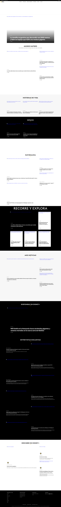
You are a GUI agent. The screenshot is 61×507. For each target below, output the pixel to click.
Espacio (8, 132)
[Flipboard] (49, 494)
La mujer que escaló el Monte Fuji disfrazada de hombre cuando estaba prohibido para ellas (46, 113)
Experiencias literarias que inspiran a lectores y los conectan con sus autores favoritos (43, 224)
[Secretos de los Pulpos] (47, 450)
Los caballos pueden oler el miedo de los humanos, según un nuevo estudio (46, 169)
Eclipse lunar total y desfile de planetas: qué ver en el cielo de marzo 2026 (13, 134)
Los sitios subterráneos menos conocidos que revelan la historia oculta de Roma (21, 70)
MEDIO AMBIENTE (8, 379)
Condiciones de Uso (24, 504)
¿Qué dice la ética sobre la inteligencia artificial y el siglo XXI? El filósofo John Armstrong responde (41, 365)
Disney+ (59, 0)
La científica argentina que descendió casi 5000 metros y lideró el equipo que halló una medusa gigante (30, 38)
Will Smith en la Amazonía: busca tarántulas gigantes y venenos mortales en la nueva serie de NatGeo (30, 329)
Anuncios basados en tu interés (34, 504)
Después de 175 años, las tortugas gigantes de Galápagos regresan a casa (20, 202)
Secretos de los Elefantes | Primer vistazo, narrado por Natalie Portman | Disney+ (46, 472)
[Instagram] (48, 494)
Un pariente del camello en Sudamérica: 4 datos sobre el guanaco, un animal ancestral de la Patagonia (47, 62)
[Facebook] (45, 494)
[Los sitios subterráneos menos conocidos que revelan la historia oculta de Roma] (23, 221)
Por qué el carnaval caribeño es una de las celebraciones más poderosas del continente (30, 242)
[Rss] (52, 494)
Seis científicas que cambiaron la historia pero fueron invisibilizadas (30, 112)
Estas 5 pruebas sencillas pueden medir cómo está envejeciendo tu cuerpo (46, 269)
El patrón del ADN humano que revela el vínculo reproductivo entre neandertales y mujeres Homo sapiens (47, 284)
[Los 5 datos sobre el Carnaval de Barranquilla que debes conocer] (16, 235)
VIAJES (8, 69)
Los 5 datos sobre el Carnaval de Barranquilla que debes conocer (15, 242)
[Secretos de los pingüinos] (8, 462)
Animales (8, 201)
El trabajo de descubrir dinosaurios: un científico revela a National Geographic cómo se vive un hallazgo (42, 397)
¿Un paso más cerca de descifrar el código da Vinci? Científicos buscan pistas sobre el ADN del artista (47, 77)
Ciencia (11, 35)
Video (7, 502)
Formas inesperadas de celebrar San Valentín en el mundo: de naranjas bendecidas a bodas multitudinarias (44, 243)
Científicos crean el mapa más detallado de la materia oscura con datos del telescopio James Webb (30, 134)
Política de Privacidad (29, 504)
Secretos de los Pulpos (43, 456)
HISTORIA (8, 110)
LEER (11, 41)
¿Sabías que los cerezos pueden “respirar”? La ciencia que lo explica (47, 184)
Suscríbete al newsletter (4, 0)
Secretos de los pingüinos (11, 466)
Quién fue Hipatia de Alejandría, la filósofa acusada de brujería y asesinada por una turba (14, 112)
